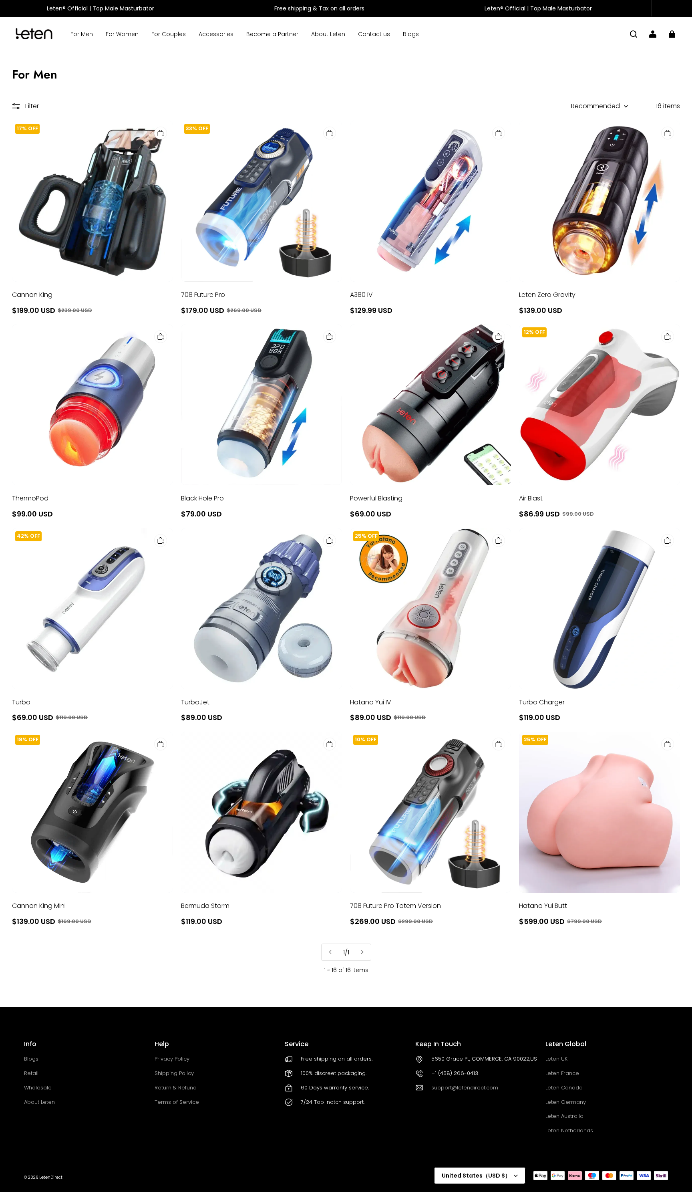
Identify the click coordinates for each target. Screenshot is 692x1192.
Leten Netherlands (569, 1130)
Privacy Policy (172, 1059)
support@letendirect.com (464, 1087)
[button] (634, 34)
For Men (81, 34)
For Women (122, 34)
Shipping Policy (174, 1073)
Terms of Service (177, 1102)
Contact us (374, 34)
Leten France (562, 1073)
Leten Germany (565, 1102)
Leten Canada (564, 1087)
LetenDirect (50, 1177)
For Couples (168, 34)
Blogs (411, 34)
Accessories (216, 34)
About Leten (328, 34)
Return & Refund (176, 1087)
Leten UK (556, 1059)
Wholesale (38, 1087)
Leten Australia (564, 1116)
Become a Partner (272, 34)
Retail (31, 1073)
